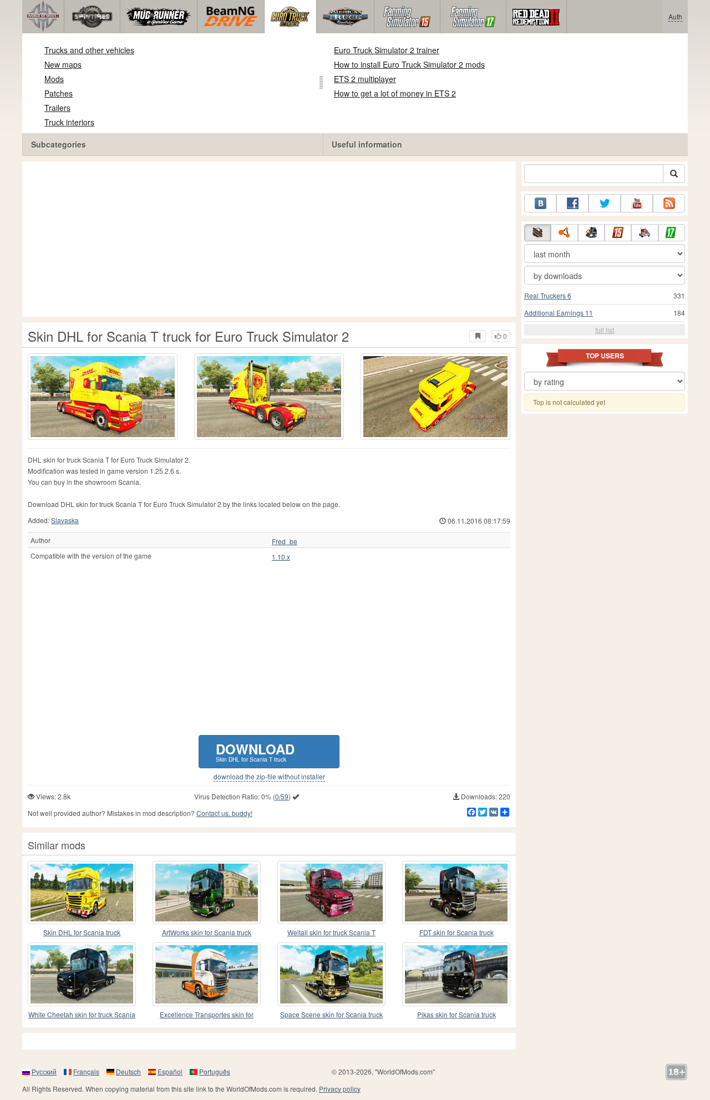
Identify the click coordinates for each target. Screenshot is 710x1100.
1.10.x (281, 557)
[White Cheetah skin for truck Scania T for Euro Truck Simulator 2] (82, 974)
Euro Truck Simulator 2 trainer (386, 49)
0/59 (281, 796)
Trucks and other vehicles (89, 49)
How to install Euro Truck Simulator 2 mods (409, 64)
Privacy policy (340, 1088)
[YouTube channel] (637, 203)
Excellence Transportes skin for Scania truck (206, 1015)
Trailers (57, 107)
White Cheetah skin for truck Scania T (81, 1015)
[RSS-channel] (669, 203)
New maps (63, 64)
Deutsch (128, 1071)
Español (170, 1071)
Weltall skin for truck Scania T (331, 932)
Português (214, 1071)
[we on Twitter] (605, 203)
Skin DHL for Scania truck (81, 932)
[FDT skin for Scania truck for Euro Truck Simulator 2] (456, 892)
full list (604, 329)
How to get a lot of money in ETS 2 (395, 93)
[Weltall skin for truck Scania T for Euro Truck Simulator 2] (331, 892)
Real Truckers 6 (547, 295)
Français (86, 1071)
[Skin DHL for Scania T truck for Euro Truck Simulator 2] (103, 396)
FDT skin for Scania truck (456, 932)
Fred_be (284, 541)
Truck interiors (69, 122)
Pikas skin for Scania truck (456, 1014)
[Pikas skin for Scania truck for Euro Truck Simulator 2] (456, 974)
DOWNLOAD (255, 751)
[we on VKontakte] (540, 203)
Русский (44, 1071)
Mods (54, 78)
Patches (58, 93)
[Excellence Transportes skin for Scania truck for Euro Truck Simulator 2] (207, 974)
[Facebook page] (572, 203)
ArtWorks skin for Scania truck (206, 932)
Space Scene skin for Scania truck (331, 1014)
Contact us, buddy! (224, 813)
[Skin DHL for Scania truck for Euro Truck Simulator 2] (82, 892)
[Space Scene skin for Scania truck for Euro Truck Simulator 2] (331, 974)
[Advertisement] (269, 239)
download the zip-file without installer (269, 776)
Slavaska (65, 520)
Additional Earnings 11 (558, 312)
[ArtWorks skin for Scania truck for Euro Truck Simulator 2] (207, 892)
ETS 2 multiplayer (365, 78)
